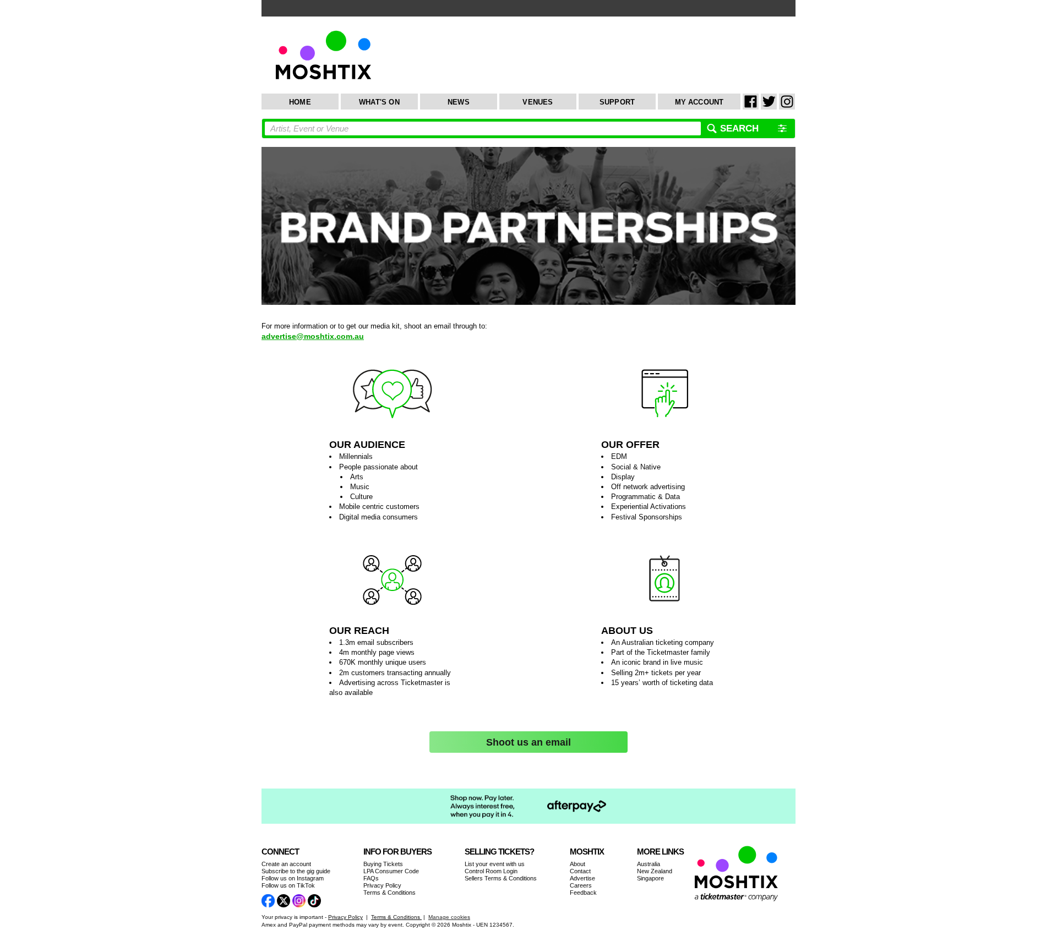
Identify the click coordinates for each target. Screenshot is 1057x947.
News (459, 102)
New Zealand (654, 871)
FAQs (371, 878)
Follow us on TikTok (288, 885)
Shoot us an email (528, 742)
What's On (379, 102)
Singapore (650, 878)
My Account (699, 102)
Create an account (286, 864)
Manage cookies (449, 917)
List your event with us (495, 864)
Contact (580, 871)
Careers (581, 885)
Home (300, 102)
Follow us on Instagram (292, 878)
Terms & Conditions (389, 892)
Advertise (582, 878)
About (577, 864)
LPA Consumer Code (391, 871)
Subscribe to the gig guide (295, 871)
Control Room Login (491, 871)
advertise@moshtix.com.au (312, 336)
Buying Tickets (383, 864)
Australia (648, 864)
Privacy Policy (382, 885)
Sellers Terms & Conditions (501, 878)
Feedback (583, 892)
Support (617, 102)
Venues (537, 102)
